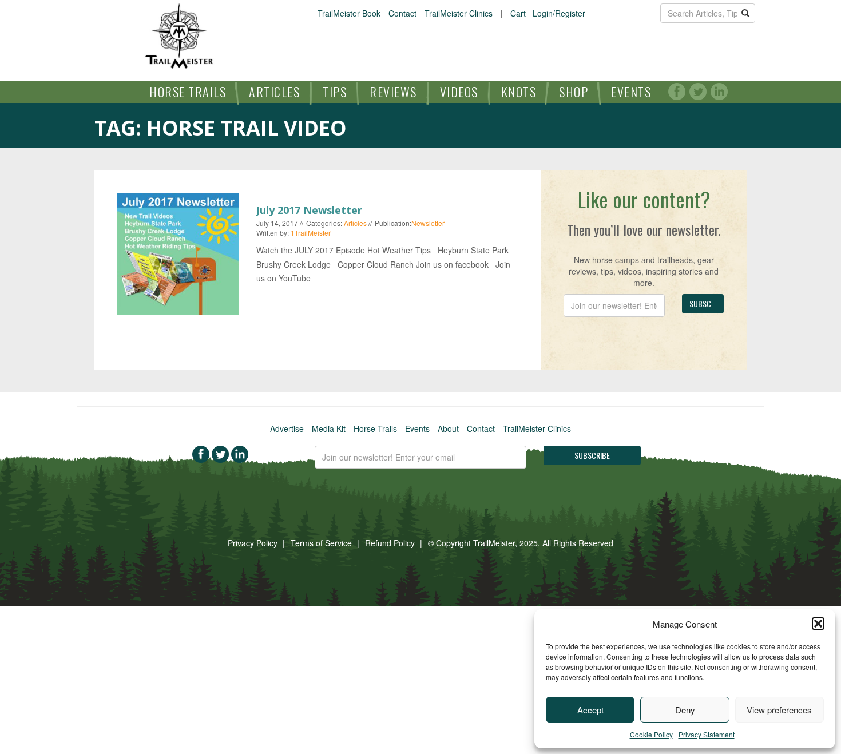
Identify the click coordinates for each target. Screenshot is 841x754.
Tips (335, 91)
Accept (590, 710)
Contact (402, 13)
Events (631, 91)
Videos (459, 91)
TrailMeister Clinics (459, 13)
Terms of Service (321, 543)
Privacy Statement (707, 734)
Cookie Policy (651, 734)
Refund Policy (390, 543)
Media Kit (329, 428)
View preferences (779, 710)
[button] (818, 623)
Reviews (393, 91)
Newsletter (428, 223)
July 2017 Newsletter (309, 210)
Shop (573, 91)
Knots (519, 91)
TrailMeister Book (349, 13)
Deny (685, 710)
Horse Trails (187, 91)
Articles (274, 91)
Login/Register (559, 13)
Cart (518, 13)
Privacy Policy (252, 543)
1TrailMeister (311, 232)
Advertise (287, 428)
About (448, 428)
